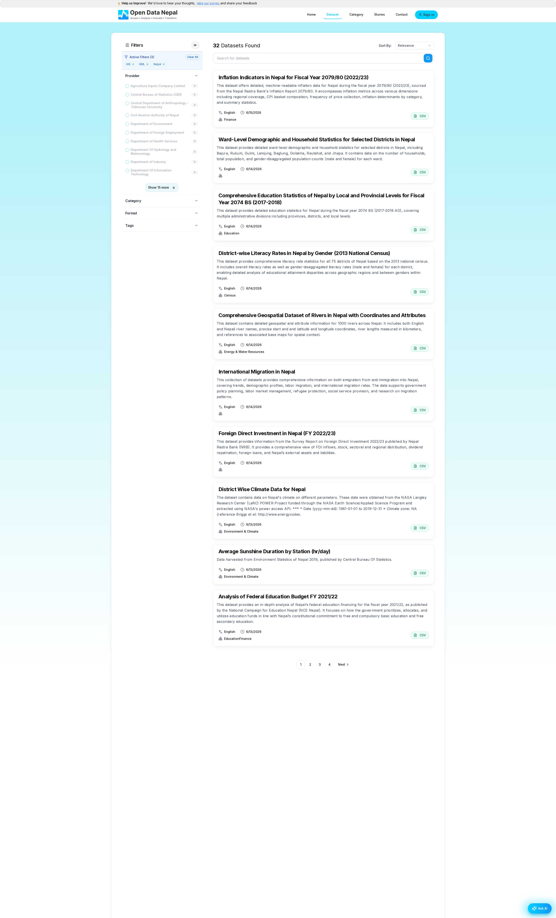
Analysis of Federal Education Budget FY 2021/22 (278, 596)
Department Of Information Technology (151, 172)
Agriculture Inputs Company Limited (158, 86)
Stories (379, 14)
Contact (402, 14)
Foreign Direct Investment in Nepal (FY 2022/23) (277, 433)
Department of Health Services (154, 141)
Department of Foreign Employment (157, 132)
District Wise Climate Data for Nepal (261, 489)
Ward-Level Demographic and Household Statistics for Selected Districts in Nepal (316, 139)
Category (356, 14)
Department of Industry (148, 162)
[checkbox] (127, 86)
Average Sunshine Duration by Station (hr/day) (274, 551)
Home (311, 14)
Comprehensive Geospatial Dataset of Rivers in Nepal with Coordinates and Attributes (321, 315)
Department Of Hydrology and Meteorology (153, 151)
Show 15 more (158, 187)
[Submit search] (428, 58)
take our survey (208, 3)
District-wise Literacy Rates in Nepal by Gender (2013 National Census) (304, 253)
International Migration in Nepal (256, 372)
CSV (423, 116)
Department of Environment (151, 124)
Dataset (333, 14)
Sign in (428, 14)
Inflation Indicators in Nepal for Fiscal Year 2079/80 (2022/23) (293, 77)
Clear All (192, 57)
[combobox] (414, 45)
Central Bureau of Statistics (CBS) (156, 94)
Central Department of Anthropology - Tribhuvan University (159, 105)
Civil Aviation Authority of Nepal (155, 115)
